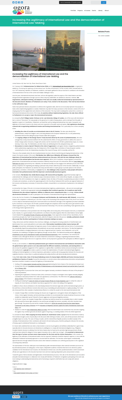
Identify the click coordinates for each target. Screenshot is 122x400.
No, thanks (16, 396)
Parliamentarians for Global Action (26, 373)
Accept (24, 397)
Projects (80, 10)
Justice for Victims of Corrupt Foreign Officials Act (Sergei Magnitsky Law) (48, 281)
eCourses (87, 10)
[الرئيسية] (22, 10)
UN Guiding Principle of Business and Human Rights (37, 215)
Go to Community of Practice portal (71, 2)
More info (78, 398)
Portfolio (73, 10)
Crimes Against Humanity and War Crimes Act (35, 264)
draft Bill (26, 250)
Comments (23, 79)
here (25, 364)
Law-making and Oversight (22, 369)
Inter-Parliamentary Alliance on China (37, 309)
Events (94, 10)
